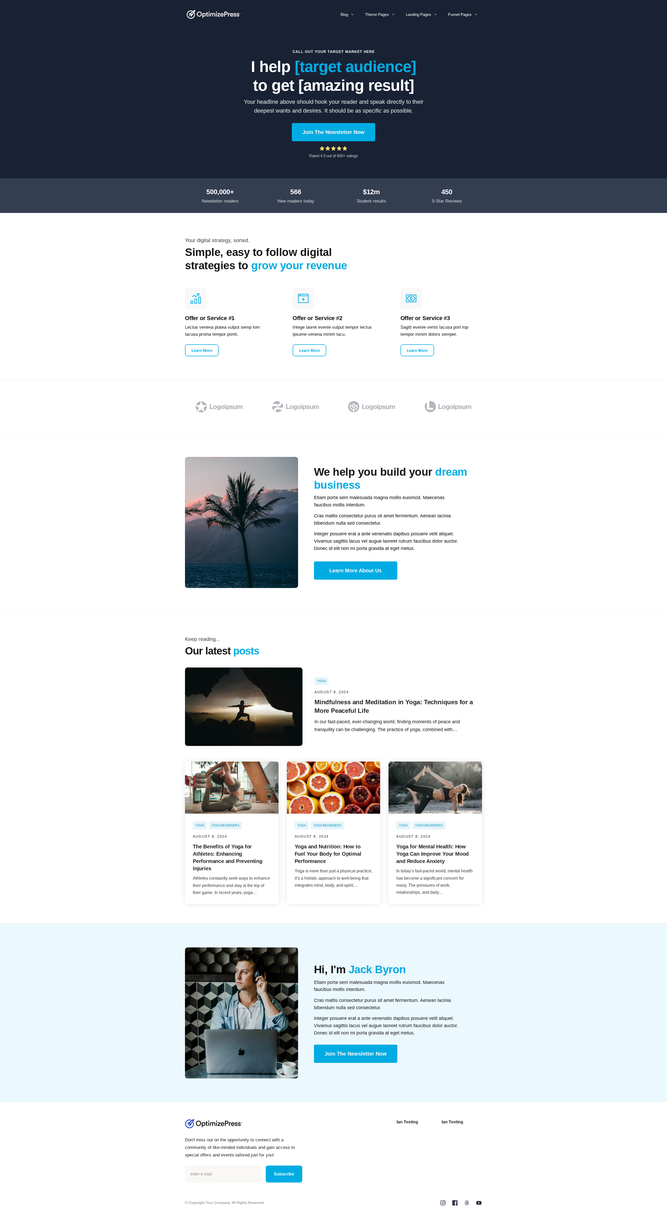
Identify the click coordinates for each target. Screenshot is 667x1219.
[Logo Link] (213, 14)
